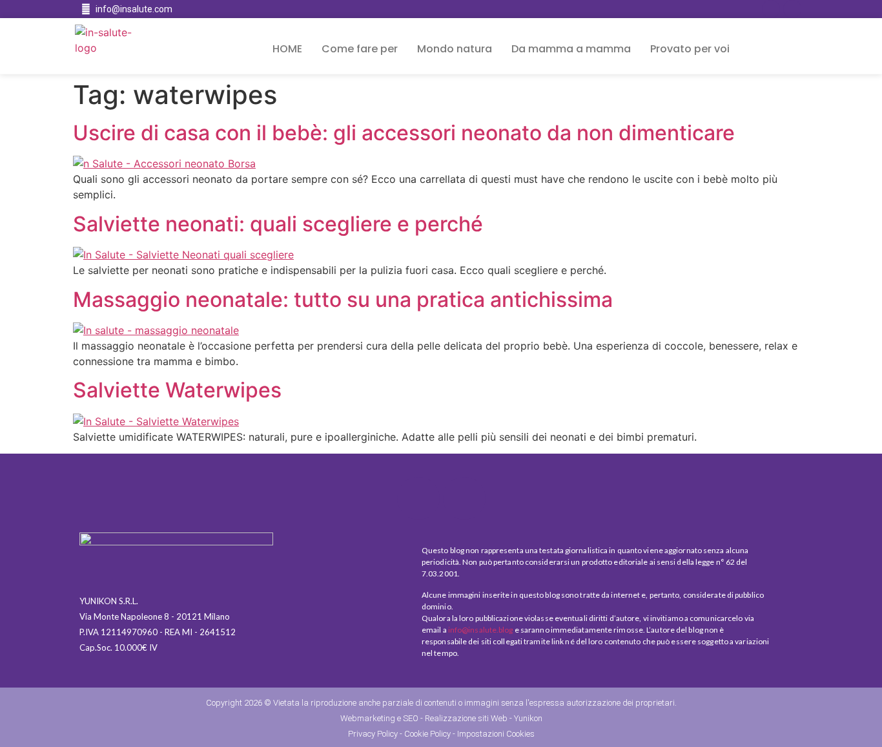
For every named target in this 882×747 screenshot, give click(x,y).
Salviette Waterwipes (177, 390)
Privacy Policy (373, 734)
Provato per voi (690, 48)
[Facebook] (771, 9)
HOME (287, 48)
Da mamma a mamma (571, 48)
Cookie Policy (427, 734)
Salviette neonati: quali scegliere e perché (278, 224)
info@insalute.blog (480, 630)
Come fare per (360, 48)
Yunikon (528, 718)
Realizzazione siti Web (466, 718)
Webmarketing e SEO (379, 718)
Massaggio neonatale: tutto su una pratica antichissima (343, 299)
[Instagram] (792, 9)
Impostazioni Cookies (496, 734)
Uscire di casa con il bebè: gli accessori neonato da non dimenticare (404, 132)
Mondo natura (454, 48)
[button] (775, 49)
